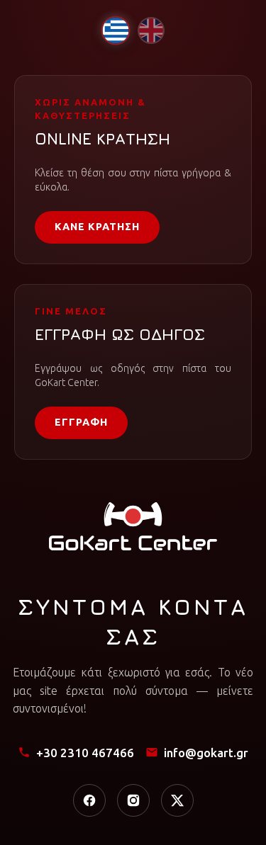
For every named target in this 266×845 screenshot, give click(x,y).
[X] (177, 800)
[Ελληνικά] (115, 30)
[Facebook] (89, 800)
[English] (151, 30)
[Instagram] (133, 800)
